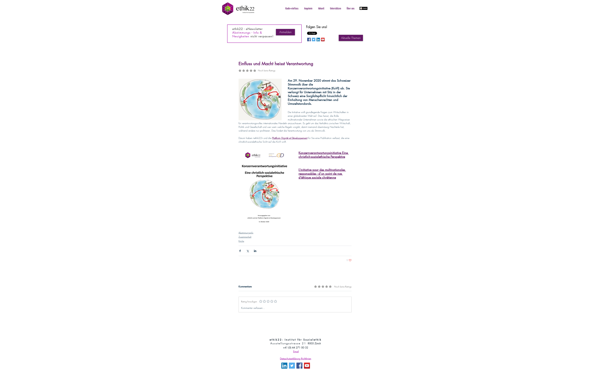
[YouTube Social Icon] (323, 39)
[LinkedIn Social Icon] (318, 39)
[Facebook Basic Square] (309, 39)
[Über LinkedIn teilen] (255, 250)
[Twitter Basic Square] (313, 39)
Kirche (241, 241)
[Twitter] (292, 366)
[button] (291, 8)
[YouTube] (307, 366)
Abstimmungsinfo (246, 232)
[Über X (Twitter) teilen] (247, 250)
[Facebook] (299, 366)
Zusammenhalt (245, 236)
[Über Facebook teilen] (240, 250)
